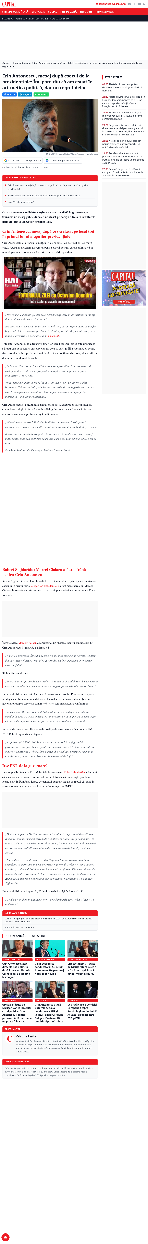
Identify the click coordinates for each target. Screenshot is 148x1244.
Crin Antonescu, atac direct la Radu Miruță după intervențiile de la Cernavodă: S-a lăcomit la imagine (16, 970)
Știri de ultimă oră (15, 11)
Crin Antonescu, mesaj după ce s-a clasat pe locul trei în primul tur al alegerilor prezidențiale (48, 187)
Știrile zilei (113, 77)
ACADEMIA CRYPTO (59, 18)
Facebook (11, 94)
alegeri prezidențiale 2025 (48, 918)
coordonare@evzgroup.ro (111, 4)
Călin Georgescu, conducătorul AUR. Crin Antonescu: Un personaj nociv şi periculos (49, 968)
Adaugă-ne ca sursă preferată (24, 160)
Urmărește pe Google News (65, 160)
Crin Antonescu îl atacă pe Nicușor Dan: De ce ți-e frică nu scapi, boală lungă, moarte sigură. (82, 968)
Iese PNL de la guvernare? (21, 202)
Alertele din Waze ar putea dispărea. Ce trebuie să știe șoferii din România (122, 87)
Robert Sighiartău (74, 772)
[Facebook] (134, 4)
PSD (11, 921)
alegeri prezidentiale (24, 918)
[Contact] (129, 4)
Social (52, 11)
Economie (38, 11)
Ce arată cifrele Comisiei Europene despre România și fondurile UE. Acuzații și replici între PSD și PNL (82, 1011)
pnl (6, 921)
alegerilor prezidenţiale (45, 586)
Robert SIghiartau (22, 921)
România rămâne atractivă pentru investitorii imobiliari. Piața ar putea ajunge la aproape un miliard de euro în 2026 (123, 158)
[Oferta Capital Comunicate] (124, 288)
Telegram (27, 94)
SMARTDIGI (7, 18)
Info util (86, 11)
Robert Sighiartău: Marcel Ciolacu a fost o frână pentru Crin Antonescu (44, 195)
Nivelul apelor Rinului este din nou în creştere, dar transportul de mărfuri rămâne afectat (121, 144)
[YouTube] (139, 4)
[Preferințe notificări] (5, 1237)
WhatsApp (42, 94)
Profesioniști (105, 11)
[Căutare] (144, 4)
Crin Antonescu (69, 918)
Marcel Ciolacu (27, 643)
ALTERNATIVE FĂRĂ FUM (27, 18)
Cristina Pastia (21, 167)
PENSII (44, 18)
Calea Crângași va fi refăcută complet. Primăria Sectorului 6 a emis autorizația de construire (122, 172)
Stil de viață (68, 11)
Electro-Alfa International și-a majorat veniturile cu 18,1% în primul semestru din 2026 (122, 115)
